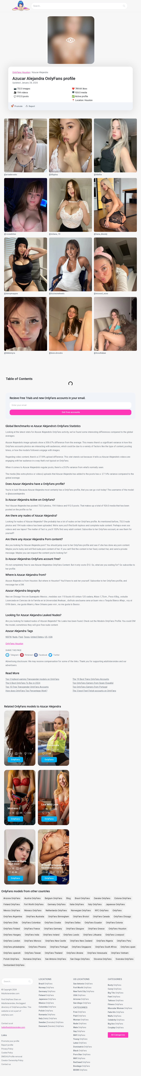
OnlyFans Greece (96, 928)
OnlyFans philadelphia (14, 947)
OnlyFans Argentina (12, 916)
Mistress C (14, 808)
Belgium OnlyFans (53, 898)
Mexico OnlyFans (11, 910)
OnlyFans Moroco (32, 941)
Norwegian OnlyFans (81, 910)
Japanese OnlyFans (115, 904)
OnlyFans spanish (12, 953)
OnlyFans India (32, 934)
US (46, 637)
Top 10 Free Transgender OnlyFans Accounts (27, 687)
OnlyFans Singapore (81, 947)
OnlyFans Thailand (53, 953)
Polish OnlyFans (11, 959)
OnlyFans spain (128, 947)
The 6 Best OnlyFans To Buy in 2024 (23, 683)
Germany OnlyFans (57, 904)
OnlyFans (117, 910)
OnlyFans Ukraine (75, 953)
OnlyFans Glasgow (75, 928)
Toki (10, 749)
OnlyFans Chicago (122, 916)
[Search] (124, 6)
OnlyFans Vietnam (119, 953)
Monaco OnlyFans (32, 910)
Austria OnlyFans (32, 898)
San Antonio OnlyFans (55, 959)
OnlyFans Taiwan (33, 953)
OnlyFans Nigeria (104, 941)
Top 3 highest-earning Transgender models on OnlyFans (32, 679)
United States (37, 637)
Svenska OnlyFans (124, 959)
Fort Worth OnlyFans (34, 904)
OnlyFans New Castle (55, 941)
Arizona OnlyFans (11, 898)
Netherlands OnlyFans (56, 910)
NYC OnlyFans (102, 910)
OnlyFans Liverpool (114, 934)
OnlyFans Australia (35, 916)
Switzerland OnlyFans (13, 965)
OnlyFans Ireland (51, 934)
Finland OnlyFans (11, 904)
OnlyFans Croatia (53, 922)
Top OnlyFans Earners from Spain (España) (93, 683)
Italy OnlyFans (95, 904)
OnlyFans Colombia (31, 922)
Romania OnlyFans (32, 959)
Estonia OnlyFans (122, 898)
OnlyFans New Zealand (81, 941)
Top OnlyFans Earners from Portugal (90, 687)
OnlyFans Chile (10, 922)
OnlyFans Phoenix (37, 947)
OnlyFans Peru (124, 941)
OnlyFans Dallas (73, 922)
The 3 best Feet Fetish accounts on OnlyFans (94, 690)
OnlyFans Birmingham (58, 916)
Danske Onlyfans (102, 898)
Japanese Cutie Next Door (17, 862)
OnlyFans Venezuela (97, 953)
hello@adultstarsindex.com (13, 1027)
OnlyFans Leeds (71, 934)
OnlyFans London (11, 941)
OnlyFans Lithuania (92, 934)
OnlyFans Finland (11, 928)
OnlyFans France (32, 928)
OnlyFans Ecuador (93, 922)
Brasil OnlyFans (82, 898)
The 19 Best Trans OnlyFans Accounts (91, 679)
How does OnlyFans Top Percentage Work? (26, 690)
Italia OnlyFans (77, 904)
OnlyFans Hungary (12, 934)
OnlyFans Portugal (59, 947)
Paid (20, 637)
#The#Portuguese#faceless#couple (53, 866)
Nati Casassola (50, 745)
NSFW (8, 637)
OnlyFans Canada (101, 916)
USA (50, 637)
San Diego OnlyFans (80, 959)
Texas (27, 637)
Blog (68, 898)
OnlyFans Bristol (81, 916)
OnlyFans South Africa (105, 947)
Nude (14, 637)
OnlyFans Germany (53, 928)
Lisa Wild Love (49, 804)
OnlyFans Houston (21, 72)
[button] (13, 655)
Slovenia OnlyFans (103, 959)
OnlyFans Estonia (114, 922)
